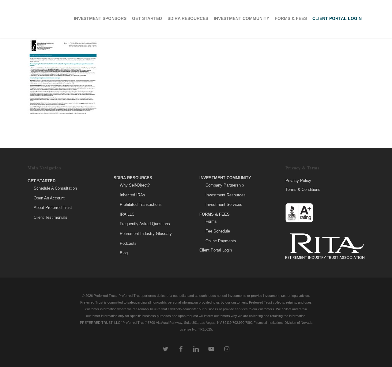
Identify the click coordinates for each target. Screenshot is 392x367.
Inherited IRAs (132, 195)
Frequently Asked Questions (145, 223)
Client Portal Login (215, 250)
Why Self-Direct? (135, 185)
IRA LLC (127, 214)
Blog (124, 253)
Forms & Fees (214, 214)
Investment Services (223, 204)
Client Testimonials (50, 217)
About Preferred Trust (53, 207)
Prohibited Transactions (141, 204)
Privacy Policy (298, 181)
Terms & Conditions (302, 189)
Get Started (41, 181)
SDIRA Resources (133, 178)
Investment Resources (225, 195)
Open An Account (49, 198)
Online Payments (220, 241)
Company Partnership (224, 185)
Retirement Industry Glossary (146, 233)
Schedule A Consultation (55, 188)
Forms (211, 221)
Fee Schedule (217, 231)
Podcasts (128, 243)
